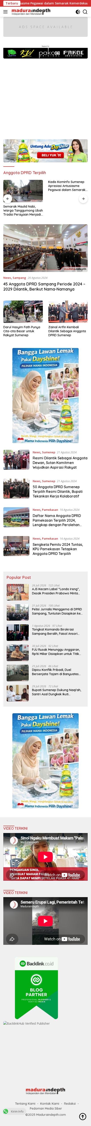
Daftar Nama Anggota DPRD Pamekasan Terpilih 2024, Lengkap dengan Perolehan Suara (57, 522)
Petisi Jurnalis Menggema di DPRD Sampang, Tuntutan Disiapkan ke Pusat (57, 611)
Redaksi (70, 1104)
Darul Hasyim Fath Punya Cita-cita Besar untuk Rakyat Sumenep (21, 331)
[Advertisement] (45, 97)
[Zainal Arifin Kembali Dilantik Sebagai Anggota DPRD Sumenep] (68, 312)
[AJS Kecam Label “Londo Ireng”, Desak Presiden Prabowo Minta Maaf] (18, 592)
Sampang (19, 278)
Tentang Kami (25, 1104)
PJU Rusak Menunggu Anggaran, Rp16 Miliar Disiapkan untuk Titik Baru (56, 652)
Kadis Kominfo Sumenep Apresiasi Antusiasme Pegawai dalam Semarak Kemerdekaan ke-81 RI (66, 186)
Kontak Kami (49, 1104)
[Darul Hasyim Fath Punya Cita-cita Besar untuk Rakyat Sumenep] (23, 312)
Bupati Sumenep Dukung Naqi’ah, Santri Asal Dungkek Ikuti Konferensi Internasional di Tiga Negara (56, 692)
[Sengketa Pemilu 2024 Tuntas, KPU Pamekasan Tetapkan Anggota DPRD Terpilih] (16, 547)
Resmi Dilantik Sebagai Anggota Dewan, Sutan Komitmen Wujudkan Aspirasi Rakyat (60, 463)
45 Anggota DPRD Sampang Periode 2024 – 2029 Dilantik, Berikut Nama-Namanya (44, 286)
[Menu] (6, 12)
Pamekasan (50, 510)
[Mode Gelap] (77, 12)
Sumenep (48, 452)
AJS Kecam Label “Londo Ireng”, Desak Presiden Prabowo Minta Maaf (56, 591)
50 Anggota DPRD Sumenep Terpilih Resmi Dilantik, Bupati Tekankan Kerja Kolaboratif (58, 491)
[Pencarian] (85, 12)
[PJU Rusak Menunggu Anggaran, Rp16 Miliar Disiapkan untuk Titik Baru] (18, 653)
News (7, 278)
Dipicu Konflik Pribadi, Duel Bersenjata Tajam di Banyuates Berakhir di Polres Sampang (55, 672)
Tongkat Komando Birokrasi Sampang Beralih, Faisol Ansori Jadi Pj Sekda (55, 631)
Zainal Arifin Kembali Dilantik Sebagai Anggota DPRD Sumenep (67, 331)
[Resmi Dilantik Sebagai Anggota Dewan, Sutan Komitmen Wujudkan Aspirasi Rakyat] (16, 461)
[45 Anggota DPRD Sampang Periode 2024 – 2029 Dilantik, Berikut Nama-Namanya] (45, 248)
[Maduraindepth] (30, 12)
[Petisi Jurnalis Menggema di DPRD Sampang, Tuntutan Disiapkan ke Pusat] (18, 612)
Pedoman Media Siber (46, 1108)
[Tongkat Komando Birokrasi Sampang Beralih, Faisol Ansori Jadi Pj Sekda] (18, 632)
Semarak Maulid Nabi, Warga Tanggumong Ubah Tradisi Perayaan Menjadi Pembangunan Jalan (23, 210)
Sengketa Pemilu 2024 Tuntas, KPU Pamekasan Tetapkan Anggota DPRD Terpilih (58, 549)
